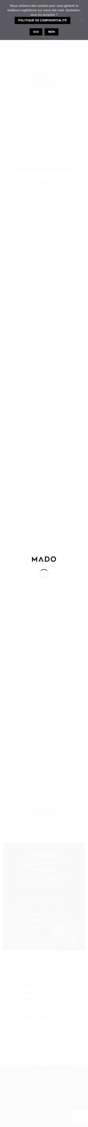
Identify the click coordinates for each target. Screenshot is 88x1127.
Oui (36, 31)
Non (51, 31)
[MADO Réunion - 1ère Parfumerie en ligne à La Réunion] (44, 558)
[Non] (82, 21)
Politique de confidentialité (42, 20)
